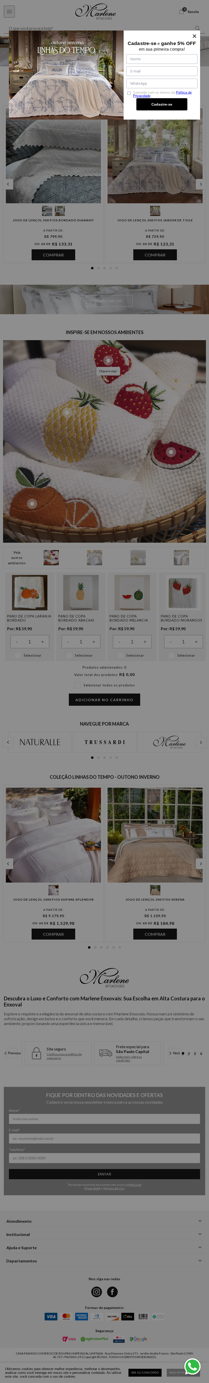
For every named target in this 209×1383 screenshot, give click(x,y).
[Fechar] (194, 36)
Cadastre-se (161, 104)
